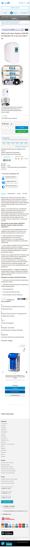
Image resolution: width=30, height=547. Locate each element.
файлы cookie (13, 542)
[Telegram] (8, 160)
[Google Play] (7, 533)
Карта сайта (25, 537)
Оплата (3, 454)
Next (26, 372)
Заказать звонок (15, 7)
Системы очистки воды (7, 462)
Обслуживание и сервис (7, 481)
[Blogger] (26, 299)
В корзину (22, 127)
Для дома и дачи (5, 464)
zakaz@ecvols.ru (7, 514)
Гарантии (3, 442)
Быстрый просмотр (15, 395)
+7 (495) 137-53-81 (9, 506)
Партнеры (3, 430)
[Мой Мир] (22, 299)
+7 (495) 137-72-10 (6, 497)
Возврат (3, 456)
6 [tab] (20, 404)
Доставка (3, 452)
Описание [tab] (3, 193)
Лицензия (3, 427)
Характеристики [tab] (11, 193)
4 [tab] (16, 404)
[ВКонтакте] (4, 160)
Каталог (15, 12)
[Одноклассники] (6, 160)
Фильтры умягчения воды (8, 473)
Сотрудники (4, 432)
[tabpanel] (15, 371)
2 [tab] (12, 404)
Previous (2, 372)
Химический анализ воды (7, 483)
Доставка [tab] (25, 193)
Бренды (3, 448)
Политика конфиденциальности (7, 538)
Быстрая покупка (15, 391)
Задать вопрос (6, 156)
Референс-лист (5, 440)
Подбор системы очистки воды (9, 479)
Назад (4, 299)
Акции (2, 446)
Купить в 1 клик (21, 131)
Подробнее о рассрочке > (21, 146)
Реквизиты (4, 438)
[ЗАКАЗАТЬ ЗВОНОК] (3, 543)
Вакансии (3, 436)
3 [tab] (14, 404)
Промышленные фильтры (8, 468)
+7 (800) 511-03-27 (6, 488)
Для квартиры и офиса (7, 466)
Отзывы (3, 434)
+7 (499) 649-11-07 (6, 493)
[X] (24, 299)
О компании (4, 423)
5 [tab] (18, 404)
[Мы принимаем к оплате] (15, 525)
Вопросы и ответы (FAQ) (7, 444)
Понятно (9, 544)
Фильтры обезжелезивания (8, 470)
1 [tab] (9, 404)
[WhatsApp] (10, 160)
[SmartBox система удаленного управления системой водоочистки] (15, 29)
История (3, 425)
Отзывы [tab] (19, 193)
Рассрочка (3, 450)
